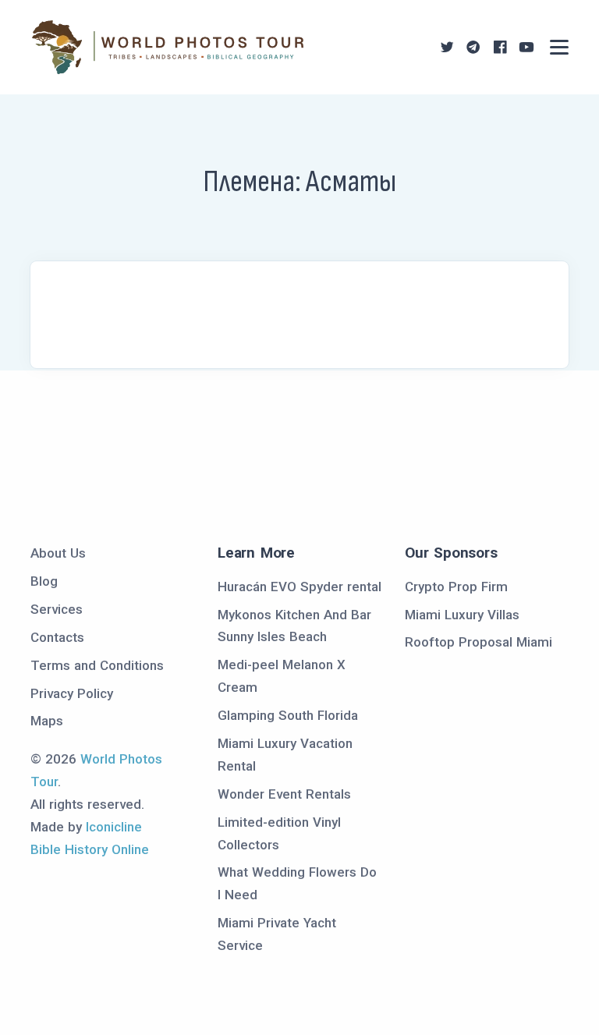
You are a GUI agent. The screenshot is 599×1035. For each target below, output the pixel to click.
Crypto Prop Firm (456, 586)
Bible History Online (89, 849)
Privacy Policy (71, 693)
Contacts (57, 637)
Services (56, 609)
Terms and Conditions (97, 665)
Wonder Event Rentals (284, 794)
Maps (46, 720)
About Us (58, 553)
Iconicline (114, 827)
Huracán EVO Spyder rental (299, 586)
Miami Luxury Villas (462, 614)
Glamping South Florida (288, 715)
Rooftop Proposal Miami (478, 642)
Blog (44, 581)
